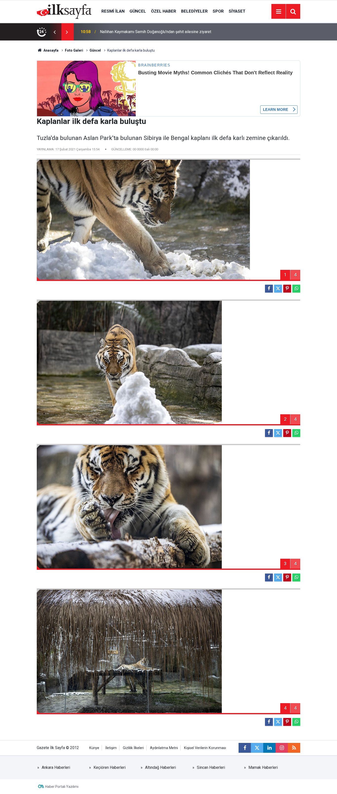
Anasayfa (50, 50)
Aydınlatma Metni (164, 748)
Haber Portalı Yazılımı (61, 787)
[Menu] (278, 11)
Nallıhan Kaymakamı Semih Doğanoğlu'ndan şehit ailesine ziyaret (155, 31)
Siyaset (237, 11)
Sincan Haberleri (211, 767)
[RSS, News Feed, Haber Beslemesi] (294, 748)
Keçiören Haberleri (110, 767)
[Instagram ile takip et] (282, 748)
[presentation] (54, 32)
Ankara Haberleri (56, 767)
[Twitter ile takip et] (257, 748)
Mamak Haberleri (263, 767)
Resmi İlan (113, 11)
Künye (94, 748)
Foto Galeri (74, 50)
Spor (218, 11)
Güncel (138, 11)
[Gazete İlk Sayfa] (64, 11)
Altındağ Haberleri (160, 767)
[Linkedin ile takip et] (269, 748)
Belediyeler (194, 11)
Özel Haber (163, 11)
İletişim (111, 748)
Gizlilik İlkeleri (133, 748)
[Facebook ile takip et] (245, 748)
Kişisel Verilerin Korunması (205, 748)
